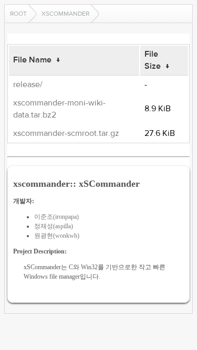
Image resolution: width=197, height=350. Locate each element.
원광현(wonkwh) (56, 235)
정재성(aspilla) (53, 226)
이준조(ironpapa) (56, 216)
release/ (28, 84)
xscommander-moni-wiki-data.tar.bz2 (59, 109)
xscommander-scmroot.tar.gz (66, 133)
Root (18, 13)
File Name (32, 60)
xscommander (65, 13)
